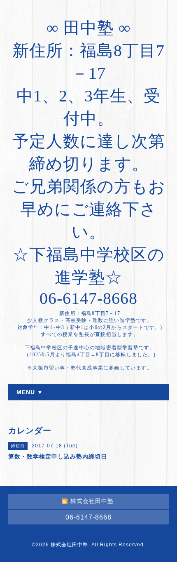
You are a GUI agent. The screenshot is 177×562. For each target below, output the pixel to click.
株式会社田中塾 (69, 545)
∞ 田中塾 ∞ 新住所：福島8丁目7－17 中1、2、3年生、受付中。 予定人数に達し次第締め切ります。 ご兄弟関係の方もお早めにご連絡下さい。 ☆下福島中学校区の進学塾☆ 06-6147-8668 (88, 163)
